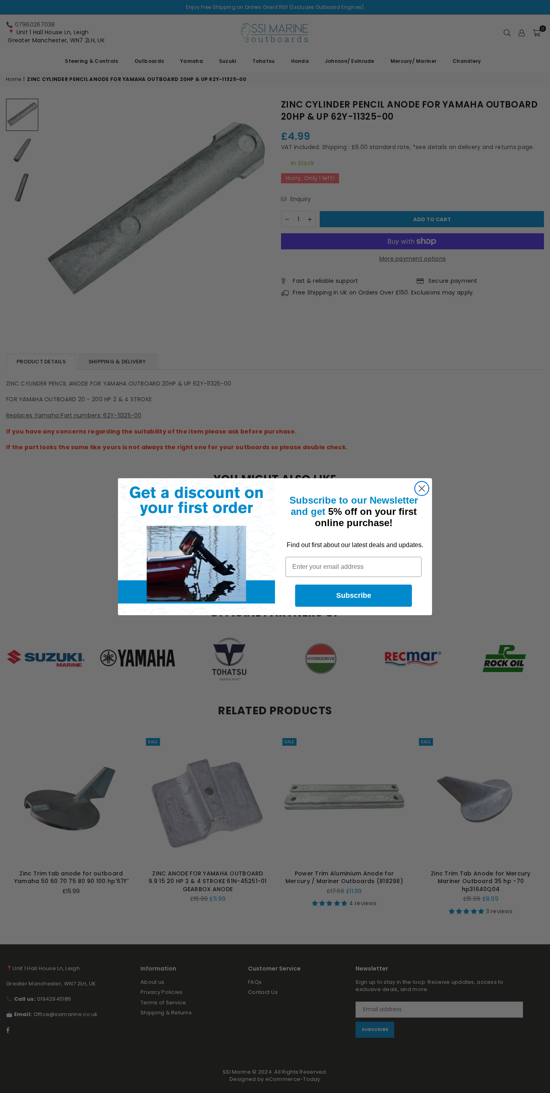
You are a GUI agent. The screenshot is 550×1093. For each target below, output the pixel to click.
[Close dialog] (422, 488)
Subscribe (353, 595)
